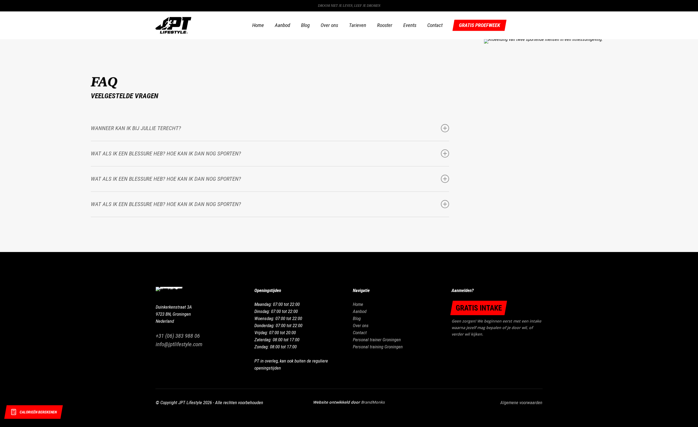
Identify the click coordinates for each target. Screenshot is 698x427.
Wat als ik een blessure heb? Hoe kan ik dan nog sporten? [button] (166, 153)
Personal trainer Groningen (377, 339)
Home (358, 304)
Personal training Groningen (378, 346)
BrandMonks (373, 402)
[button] (478, 308)
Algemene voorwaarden (521, 402)
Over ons (361, 325)
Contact (360, 332)
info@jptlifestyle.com (179, 344)
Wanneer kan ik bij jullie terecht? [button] (136, 128)
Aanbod (359, 311)
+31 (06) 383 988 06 (178, 336)
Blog (357, 318)
